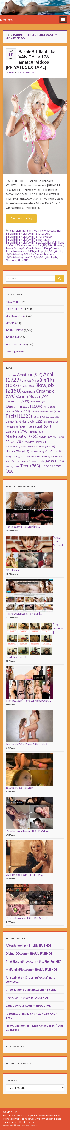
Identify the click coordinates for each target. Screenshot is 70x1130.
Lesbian (17, 431)
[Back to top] (61, 1121)
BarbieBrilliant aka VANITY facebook (27, 233)
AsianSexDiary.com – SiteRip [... (24, 613)
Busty (9, 248)
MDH (31, 251)
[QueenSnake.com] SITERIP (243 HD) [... (29, 918)
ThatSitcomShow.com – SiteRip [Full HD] (33, 961)
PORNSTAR (13, 337)
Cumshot (17, 401)
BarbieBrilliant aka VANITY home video (29, 236)
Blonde (27, 386)
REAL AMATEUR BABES (40, 456)
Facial (9, 251)
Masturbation (22, 436)
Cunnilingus (38, 401)
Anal (58, 230)
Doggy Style (18, 411)
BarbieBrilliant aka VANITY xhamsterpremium (35, 244)
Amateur (49, 230)
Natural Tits (17, 451)
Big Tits (47, 245)
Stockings (13, 466)
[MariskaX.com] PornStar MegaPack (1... (28, 700)
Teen (30, 465)
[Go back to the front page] (35, 7)
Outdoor (11, 260)
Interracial (38, 426)
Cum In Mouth (34, 248)
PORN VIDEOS (15, 330)
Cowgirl (29, 392)
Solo (58, 461)
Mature (45, 436)
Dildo (49, 406)
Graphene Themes (28, 1125)
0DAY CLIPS (13, 302)
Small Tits (41, 461)
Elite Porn (6, 19)
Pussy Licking (15, 456)
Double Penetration (45, 411)
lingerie (36, 431)
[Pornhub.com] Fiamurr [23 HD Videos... (28, 831)
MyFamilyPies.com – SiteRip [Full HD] (31, 969)
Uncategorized (14, 351)
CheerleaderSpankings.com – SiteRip (31, 989)
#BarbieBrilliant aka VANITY (26, 230)
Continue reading (21, 218)
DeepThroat (51, 248)
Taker (11, 72)
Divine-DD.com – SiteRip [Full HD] (29, 953)
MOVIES (11, 323)
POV (53, 451)
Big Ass (30, 380)
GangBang (53, 416)
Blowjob (58, 245)
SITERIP (23, 260)
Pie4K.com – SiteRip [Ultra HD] (27, 997)
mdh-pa (39, 251)
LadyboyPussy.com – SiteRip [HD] (29, 1005)
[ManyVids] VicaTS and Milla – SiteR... (27, 744)
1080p (11, 375)
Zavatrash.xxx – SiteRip (19, 787)
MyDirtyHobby (54, 251)
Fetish (39, 416)
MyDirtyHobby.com (42, 254)
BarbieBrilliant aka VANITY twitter (26, 242)
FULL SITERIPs (14, 309)
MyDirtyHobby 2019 (18, 254)
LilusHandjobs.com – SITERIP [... (24, 874)
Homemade (20, 251)
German (13, 421)
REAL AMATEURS (16, 344)
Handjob (31, 421)
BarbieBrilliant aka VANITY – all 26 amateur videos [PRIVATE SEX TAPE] (30, 59)
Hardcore (50, 421)
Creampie (19, 248)
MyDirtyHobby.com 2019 (20, 257)
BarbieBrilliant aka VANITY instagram (28, 239)
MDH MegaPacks (25, 72)
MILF (15, 441)
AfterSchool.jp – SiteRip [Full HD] (28, 945)
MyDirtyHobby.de (46, 257)
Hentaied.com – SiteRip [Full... (23, 526)
